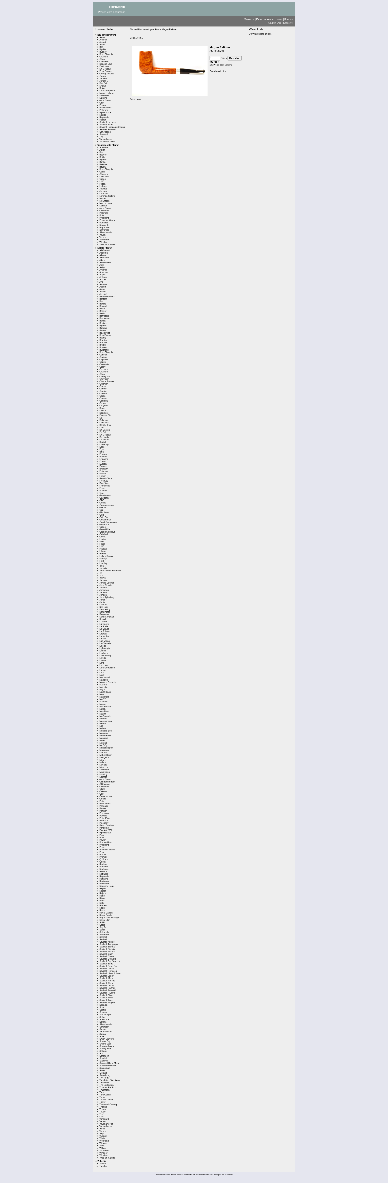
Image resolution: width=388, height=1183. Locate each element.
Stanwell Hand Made (109, 1063)
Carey (102, 367)
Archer (102, 279)
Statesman (104, 1068)
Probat (102, 854)
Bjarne (102, 330)
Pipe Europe (105, 112)
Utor (101, 1116)
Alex (101, 265)
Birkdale (103, 164)
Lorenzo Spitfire (107, 90)
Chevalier (104, 61)
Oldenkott (104, 210)
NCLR (102, 760)
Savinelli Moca (106, 978)
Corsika (103, 393)
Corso (102, 396)
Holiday (103, 186)
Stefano (103, 1073)
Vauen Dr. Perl (106, 1124)
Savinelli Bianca (107, 946)
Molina (102, 728)
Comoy (102, 386)
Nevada (103, 764)
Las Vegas (104, 641)
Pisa (101, 835)
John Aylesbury (107, 597)
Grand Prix (104, 529)
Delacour (103, 420)
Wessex (103, 1143)
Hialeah (103, 549)
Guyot (102, 536)
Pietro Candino (106, 825)
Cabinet (103, 354)
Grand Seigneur (107, 532)
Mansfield (104, 697)
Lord (101, 663)
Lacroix (103, 633)
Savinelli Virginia (107, 1002)
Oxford (102, 798)
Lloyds (102, 658)
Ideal (101, 566)
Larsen (102, 638)
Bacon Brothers (107, 296)
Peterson (103, 110)
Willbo (102, 1145)
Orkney (103, 791)
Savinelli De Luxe (107, 959)
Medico (102, 718)
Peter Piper (104, 818)
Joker (102, 599)
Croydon (103, 405)
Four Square (105, 71)
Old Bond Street (107, 781)
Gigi (101, 510)
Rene (102, 895)
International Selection (110, 570)
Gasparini (104, 498)
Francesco (104, 485)
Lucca (102, 670)
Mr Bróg (103, 745)
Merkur (102, 723)
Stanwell (103, 134)
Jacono (103, 580)
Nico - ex (103, 767)
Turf (101, 1114)
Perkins (103, 815)
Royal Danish (106, 912)
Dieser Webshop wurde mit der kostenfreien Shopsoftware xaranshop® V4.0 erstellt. (194, 1174)
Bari (101, 47)
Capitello (103, 359)
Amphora (103, 272)
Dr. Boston (104, 430)
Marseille (103, 701)
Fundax (103, 490)
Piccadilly (104, 823)
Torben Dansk (106, 1099)
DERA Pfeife (105, 425)
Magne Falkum (106, 93)
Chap (102, 59)
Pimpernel (104, 828)
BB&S (102, 308)
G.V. (101, 493)
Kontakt (272, 22)
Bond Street (105, 335)
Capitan (103, 357)
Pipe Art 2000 (105, 830)
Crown (102, 403)
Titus (101, 1092)
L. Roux (103, 621)
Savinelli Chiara (106, 956)
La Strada (104, 629)
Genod (102, 502)
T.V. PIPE (104, 1077)
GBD (101, 500)
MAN (101, 694)
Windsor (103, 1153)
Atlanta (102, 291)
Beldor (102, 157)
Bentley (103, 323)
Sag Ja (102, 927)
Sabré (102, 925)
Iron (101, 575)
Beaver (102, 154)
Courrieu (103, 401)
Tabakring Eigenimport (110, 1080)
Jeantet (103, 188)
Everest (103, 466)
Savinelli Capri (106, 954)
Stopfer (102, 1163)
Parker (102, 105)
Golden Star (105, 519)
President (104, 218)
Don (101, 427)
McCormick (105, 716)
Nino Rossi (104, 772)
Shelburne (104, 1019)
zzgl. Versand (226, 65)
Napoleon (104, 750)
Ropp (102, 908)
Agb (279, 22)
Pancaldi (103, 806)
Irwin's (102, 578)
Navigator (104, 757)
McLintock (104, 201)
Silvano (102, 1022)
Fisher (102, 476)
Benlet (102, 320)
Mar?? (102, 699)
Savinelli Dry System (109, 961)
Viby (101, 1133)
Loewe (102, 660)
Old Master (104, 784)
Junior (102, 602)
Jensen (103, 78)
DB (100, 418)
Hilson (102, 184)
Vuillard (102, 1136)
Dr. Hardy (104, 437)
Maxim (102, 714)
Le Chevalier (105, 643)
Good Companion (108, 522)
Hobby (102, 553)
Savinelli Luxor (106, 976)
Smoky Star (105, 1048)
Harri (101, 541)
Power (102, 840)
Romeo (102, 905)
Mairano (103, 684)
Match (102, 709)
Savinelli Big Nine (107, 949)
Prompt (102, 857)
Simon (102, 1029)
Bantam (103, 299)
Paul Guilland (105, 107)
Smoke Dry (105, 1041)
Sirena (102, 1034)
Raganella (104, 117)
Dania (102, 408)
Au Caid (103, 294)
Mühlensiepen (106, 747)
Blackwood (104, 333)
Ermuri (102, 461)
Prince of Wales (107, 220)
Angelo (102, 274)
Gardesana (105, 495)
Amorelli (103, 39)
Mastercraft (105, 706)
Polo (101, 215)
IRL (101, 573)
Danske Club (105, 64)
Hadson (103, 539)
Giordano (104, 512)
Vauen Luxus (105, 139)
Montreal (103, 738)
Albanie (102, 255)
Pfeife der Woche (265, 19)
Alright (102, 267)
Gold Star (104, 517)
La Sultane (104, 631)
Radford (103, 864)
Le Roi (102, 646)
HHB (101, 181)
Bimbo (102, 162)
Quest (102, 862)
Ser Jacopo (105, 132)
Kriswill (102, 86)
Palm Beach (105, 803)
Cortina (102, 398)
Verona (102, 237)
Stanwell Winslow (107, 1065)
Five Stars (104, 483)
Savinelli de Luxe (107, 122)
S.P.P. (102, 922)
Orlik (101, 102)
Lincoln (102, 650)
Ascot (102, 44)
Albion (102, 150)
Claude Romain (106, 381)
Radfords (104, 222)
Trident (102, 1109)
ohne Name (105, 100)
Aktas (102, 37)
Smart (102, 1036)
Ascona (103, 284)
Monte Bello (105, 735)
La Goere (104, 624)
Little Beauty (105, 655)
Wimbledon (104, 1150)
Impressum (288, 22)
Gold (101, 515)
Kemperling (104, 609)
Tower (102, 1102)
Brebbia (103, 342)
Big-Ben (103, 49)
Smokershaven (106, 1046)
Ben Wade (104, 318)
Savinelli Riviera (107, 993)
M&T (101, 675)
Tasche (103, 1166)
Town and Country (108, 1104)
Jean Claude (105, 585)
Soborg (102, 1051)
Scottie (102, 1010)
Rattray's (103, 878)
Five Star (103, 481)
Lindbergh (104, 653)
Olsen (102, 789)
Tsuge (102, 1111)
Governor (104, 524)
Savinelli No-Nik (107, 980)
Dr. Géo (103, 432)
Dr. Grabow (105, 69)
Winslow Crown (107, 141)
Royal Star (104, 227)
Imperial (103, 568)
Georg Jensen (106, 73)
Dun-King (104, 444)
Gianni (102, 507)
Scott (101, 1007)
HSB (101, 561)
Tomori (102, 1097)
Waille (102, 1138)
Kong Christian (106, 616)
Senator (103, 1012)
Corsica (103, 391)
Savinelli (103, 939)
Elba (101, 451)
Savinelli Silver (106, 995)
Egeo (101, 447)
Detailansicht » (218, 71)
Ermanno (103, 459)
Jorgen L (103, 81)
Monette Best (105, 730)
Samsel (103, 937)
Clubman (103, 384)
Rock (102, 900)
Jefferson (104, 590)
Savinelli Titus (106, 997)
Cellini (102, 171)
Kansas (103, 604)
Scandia (103, 1005)
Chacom (103, 56)
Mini (101, 726)
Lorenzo (103, 193)
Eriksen (103, 456)
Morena (103, 743)
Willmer (102, 1148)
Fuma (102, 488)
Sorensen (104, 1056)
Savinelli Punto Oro (108, 129)
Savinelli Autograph (108, 944)
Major (102, 689)
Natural (102, 752)
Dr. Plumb (104, 439)
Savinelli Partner (107, 988)
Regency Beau (106, 886)
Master (102, 198)
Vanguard (104, 1119)
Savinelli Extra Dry (108, 966)
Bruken (102, 347)
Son (101, 1053)
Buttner (102, 52)
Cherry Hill (104, 376)
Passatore (104, 813)
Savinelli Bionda (107, 951)
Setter (102, 1017)
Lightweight (104, 648)
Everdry (103, 464)
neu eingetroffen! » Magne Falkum (159, 29)
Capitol (102, 362)
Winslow (103, 242)
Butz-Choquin (106, 54)
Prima (102, 847)
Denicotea (104, 66)
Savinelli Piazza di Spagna (112, 127)
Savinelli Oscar (106, 985)
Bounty (102, 167)
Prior (101, 852)
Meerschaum (105, 203)
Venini (102, 1128)
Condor (103, 388)
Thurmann (104, 1090)
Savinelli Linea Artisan (109, 973)
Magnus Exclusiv (107, 682)
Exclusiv (103, 468)
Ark (101, 282)
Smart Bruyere (106, 1039)
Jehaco (103, 592)
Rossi (102, 910)
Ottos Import (105, 796)
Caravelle (104, 364)
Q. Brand (103, 859)
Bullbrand (104, 350)
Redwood (104, 883)
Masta (102, 704)
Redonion (104, 881)
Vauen (102, 235)
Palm (101, 801)
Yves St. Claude (107, 244)
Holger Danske (106, 556)
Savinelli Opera (106, 983)
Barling (102, 303)
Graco (102, 76)
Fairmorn (103, 471)
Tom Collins (105, 1094)
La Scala (103, 626)
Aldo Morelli (105, 262)
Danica (102, 410)
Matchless (104, 711)
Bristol (102, 345)
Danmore (104, 413)
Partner (103, 811)
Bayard (102, 306)
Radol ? (103, 871)
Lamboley (104, 636)
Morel (102, 740)
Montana (103, 733)
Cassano (103, 369)
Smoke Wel (105, 1043)
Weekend (104, 239)
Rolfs (101, 903)
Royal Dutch (105, 915)
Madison (103, 680)
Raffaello (103, 874)
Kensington (104, 612)
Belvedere (104, 316)
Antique (103, 277)
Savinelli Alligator (107, 942)
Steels (102, 1070)
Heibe (102, 544)
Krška (102, 88)
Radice (102, 115)
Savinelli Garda (106, 968)
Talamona (104, 1082)
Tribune (103, 1107)
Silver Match (105, 232)
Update (279, 19)
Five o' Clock (105, 478)
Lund (101, 672)
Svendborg (104, 1075)
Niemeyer (104, 95)
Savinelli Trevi (106, 1000)
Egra (101, 449)
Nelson (102, 762)
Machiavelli (104, 677)
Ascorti (102, 42)
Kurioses (288, 19)
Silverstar (104, 1026)
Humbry (103, 563)
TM (101, 136)
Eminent (103, 454)
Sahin (102, 929)
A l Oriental (104, 250)
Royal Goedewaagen (109, 917)
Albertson (104, 257)
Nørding (103, 98)
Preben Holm (105, 842)
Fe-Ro (102, 473)
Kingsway (104, 614)
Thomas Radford (107, 1087)
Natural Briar (105, 755)
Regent (102, 888)
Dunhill (102, 442)
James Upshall (106, 582)
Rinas (102, 898)
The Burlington (106, 1085)
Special (102, 1058)
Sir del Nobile (105, 1031)
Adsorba (103, 147)
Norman (103, 205)
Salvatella (104, 934)
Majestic (103, 687)
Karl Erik (103, 83)
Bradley (103, 340)
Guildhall (103, 534)
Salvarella (104, 230)
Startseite (249, 19)
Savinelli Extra (106, 124)
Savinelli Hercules (108, 971)
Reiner (102, 119)
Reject (102, 893)
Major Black (105, 692)
